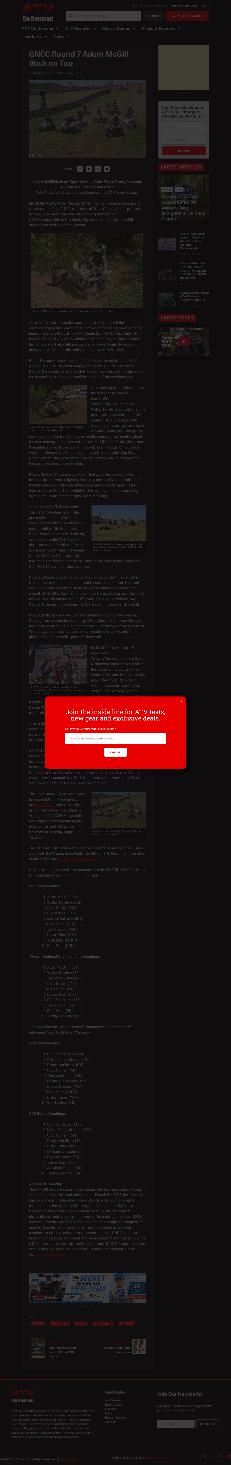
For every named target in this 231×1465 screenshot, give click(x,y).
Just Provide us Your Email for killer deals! (89, 729)
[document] (115, 732)
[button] (181, 701)
